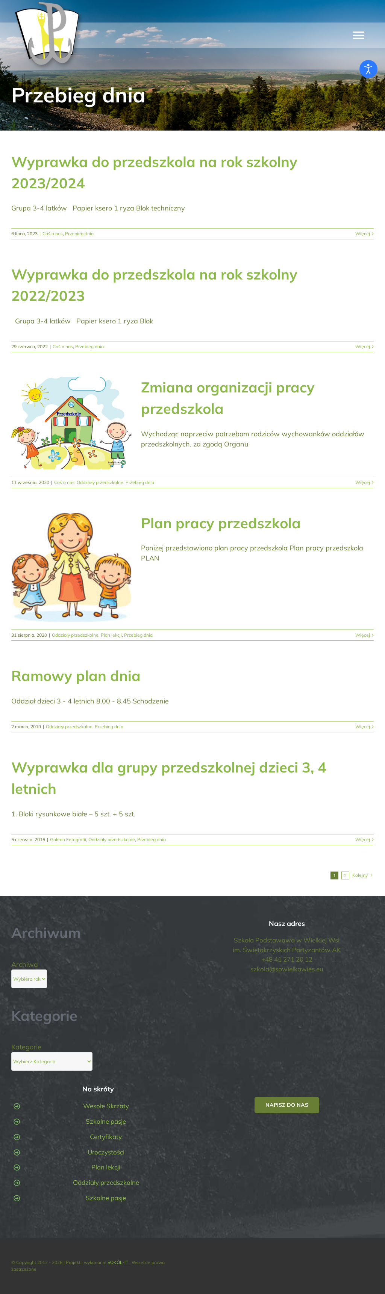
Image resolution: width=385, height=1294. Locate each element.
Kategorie (26, 1047)
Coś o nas (52, 233)
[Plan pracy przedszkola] (71, 567)
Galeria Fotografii (68, 839)
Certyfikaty (106, 1137)
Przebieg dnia (79, 233)
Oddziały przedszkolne (100, 482)
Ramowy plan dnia (76, 675)
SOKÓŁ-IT (118, 1262)
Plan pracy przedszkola (221, 523)
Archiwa (24, 964)
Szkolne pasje (106, 1121)
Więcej (362, 233)
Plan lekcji (111, 635)
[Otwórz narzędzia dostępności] (368, 69)
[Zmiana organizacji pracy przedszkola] (71, 423)
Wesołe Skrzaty (106, 1106)
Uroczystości (106, 1152)
